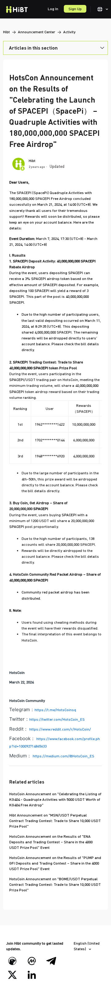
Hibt (6, 32)
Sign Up (75, 8)
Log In (53, 8)
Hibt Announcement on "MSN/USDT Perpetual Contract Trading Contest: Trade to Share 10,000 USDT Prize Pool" (55, 821)
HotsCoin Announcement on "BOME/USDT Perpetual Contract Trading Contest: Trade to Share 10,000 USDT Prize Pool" (55, 884)
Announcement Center (36, 32)
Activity (69, 32)
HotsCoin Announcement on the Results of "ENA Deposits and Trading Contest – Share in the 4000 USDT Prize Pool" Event (50, 842)
